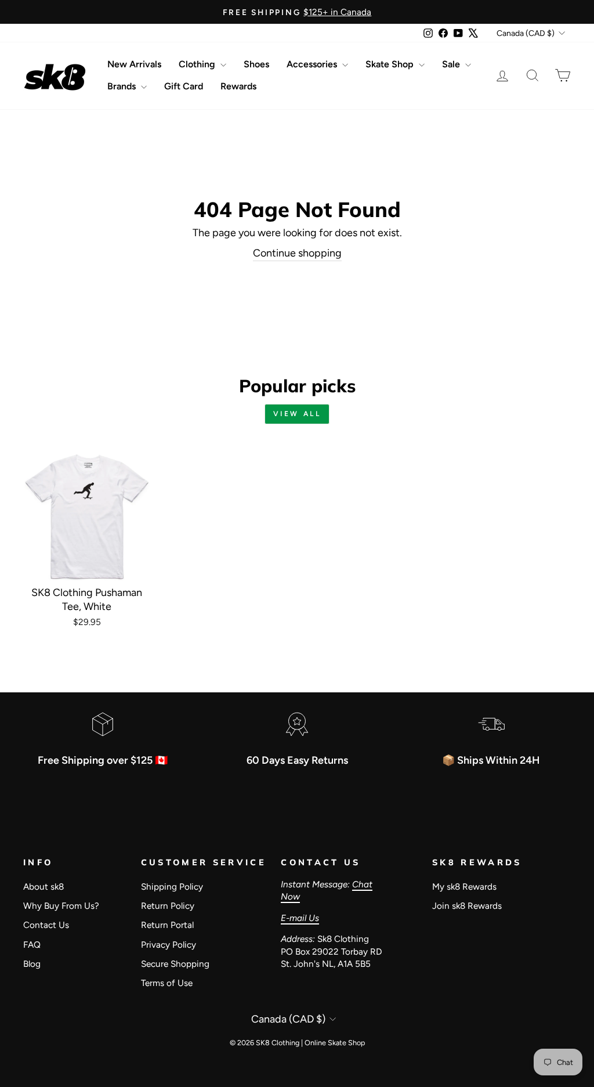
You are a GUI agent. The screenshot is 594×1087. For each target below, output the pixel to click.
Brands (122, 86)
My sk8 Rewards (464, 886)
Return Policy (167, 905)
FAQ (32, 944)
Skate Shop (390, 64)
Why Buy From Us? (61, 905)
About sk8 (43, 886)
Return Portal (167, 924)
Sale (452, 64)
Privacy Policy (168, 944)
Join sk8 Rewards (467, 905)
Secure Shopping (175, 963)
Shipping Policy (172, 886)
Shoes (256, 64)
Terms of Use (167, 982)
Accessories (313, 64)
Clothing (198, 64)
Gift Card (183, 86)
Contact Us (46, 924)
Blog (32, 963)
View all (297, 414)
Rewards (238, 86)
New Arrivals (134, 64)
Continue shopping (297, 253)
